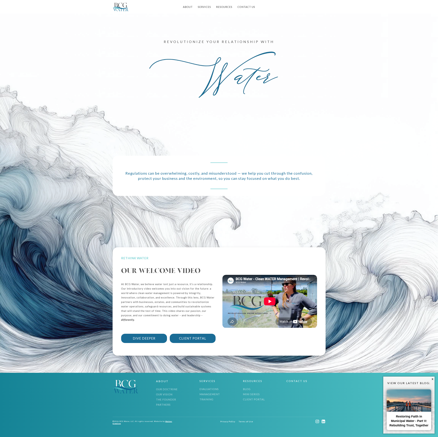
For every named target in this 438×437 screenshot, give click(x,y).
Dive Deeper (144, 338)
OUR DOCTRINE (167, 389)
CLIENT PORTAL (254, 399)
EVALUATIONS (209, 389)
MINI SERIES (251, 394)
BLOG (246, 389)
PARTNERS (163, 404)
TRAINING (206, 399)
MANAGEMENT (209, 394)
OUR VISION (164, 394)
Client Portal (192, 338)
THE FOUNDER (166, 399)
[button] (227, 421)
